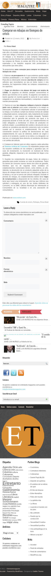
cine (13, 469)
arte (20, 467)
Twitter (13, 373)
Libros (14, 494)
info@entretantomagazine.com (14, 389)
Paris (18, 506)
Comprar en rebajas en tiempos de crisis (22, 32)
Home (3, 11)
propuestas (7, 511)
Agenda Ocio (9, 26)
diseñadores (7, 479)
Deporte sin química (37, 481)
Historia (6, 492)
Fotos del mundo (36, 497)
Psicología (15, 511)
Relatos (15, 515)
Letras (29, 15)
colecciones (19, 470)
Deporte (16, 477)
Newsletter (29, 407)
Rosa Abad (44, 202)
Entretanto (45, 26)
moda (5, 504)
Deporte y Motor (19, 15)
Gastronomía (29, 11)
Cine (44, 15)
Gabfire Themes (38, 571)
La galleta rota (35, 500)
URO (19, 520)
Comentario (8, 220)
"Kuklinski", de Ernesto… (27, 345)
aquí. (19, 548)
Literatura (8, 496)
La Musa (33, 504)
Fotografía (7, 488)
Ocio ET (10, 11)
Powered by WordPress (15, 571)
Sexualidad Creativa (37, 522)
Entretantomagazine (13, 569)
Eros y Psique (6, 15)
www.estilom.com (19, 198)
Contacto (21, 407)
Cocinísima (34, 467)
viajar (10, 522)
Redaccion (36, 38)
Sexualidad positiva (37, 525)
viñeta (15, 522)
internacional (7, 495)
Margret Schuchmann (10, 500)
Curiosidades (8, 477)
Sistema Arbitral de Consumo (16, 146)
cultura (15, 472)
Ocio (8, 506)
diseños (16, 479)
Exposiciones (8, 485)
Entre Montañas (36, 493)
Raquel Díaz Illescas (9, 513)
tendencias (7, 520)
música (12, 503)
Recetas (20, 26)
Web (5, 282)
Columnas (37, 15)
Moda (38, 11)
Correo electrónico (8, 270)
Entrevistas (32, 19)
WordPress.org (35, 555)
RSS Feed (21, 373)
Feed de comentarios (38, 552)
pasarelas (6, 508)
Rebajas (36, 202)
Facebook (6, 373)
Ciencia (4, 19)
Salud (5, 517)
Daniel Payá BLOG (37, 477)
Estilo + (8, 41)
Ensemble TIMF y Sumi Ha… (16, 327)
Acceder (33, 545)
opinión (13, 506)
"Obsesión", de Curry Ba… (27, 316)
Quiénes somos (11, 407)
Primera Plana (14, 19)
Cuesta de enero (26, 202)
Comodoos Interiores (38, 471)
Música (23, 19)
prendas (13, 508)
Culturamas (8, 474)
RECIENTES (8, 311)
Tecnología (12, 518)
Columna (7, 472)
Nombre (7, 258)
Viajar (44, 11)
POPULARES (26, 311)
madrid (16, 497)
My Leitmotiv (35, 513)
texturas (14, 520)
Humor (13, 492)
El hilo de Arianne (36, 490)
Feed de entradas (36, 548)
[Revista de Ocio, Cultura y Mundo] (25, 5)
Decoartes (19, 11)
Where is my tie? (36, 535)
